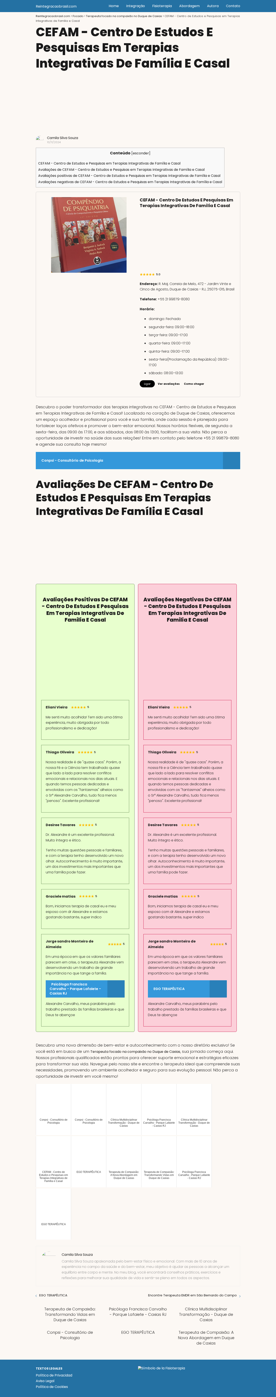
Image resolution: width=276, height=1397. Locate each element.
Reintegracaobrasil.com (56, 6)
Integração (135, 5)
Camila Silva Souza (62, 137)
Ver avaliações (169, 384)
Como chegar (194, 384)
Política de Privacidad (54, 1375)
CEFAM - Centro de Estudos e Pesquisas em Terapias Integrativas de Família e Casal (109, 163)
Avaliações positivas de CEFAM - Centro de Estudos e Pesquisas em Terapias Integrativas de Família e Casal (129, 175)
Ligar (147, 384)
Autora (213, 5)
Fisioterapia (162, 5)
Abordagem (189, 5)
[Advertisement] (138, 103)
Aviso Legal (45, 1380)
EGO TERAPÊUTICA (53, 1295)
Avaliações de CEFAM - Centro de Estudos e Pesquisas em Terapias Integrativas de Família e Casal (121, 169)
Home (114, 5)
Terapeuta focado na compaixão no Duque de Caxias (135, 1051)
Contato (233, 5)
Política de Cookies (52, 1386)
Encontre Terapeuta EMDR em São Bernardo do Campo (192, 1295)
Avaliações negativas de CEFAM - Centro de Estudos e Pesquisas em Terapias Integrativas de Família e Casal (130, 181)
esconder (141, 153)
